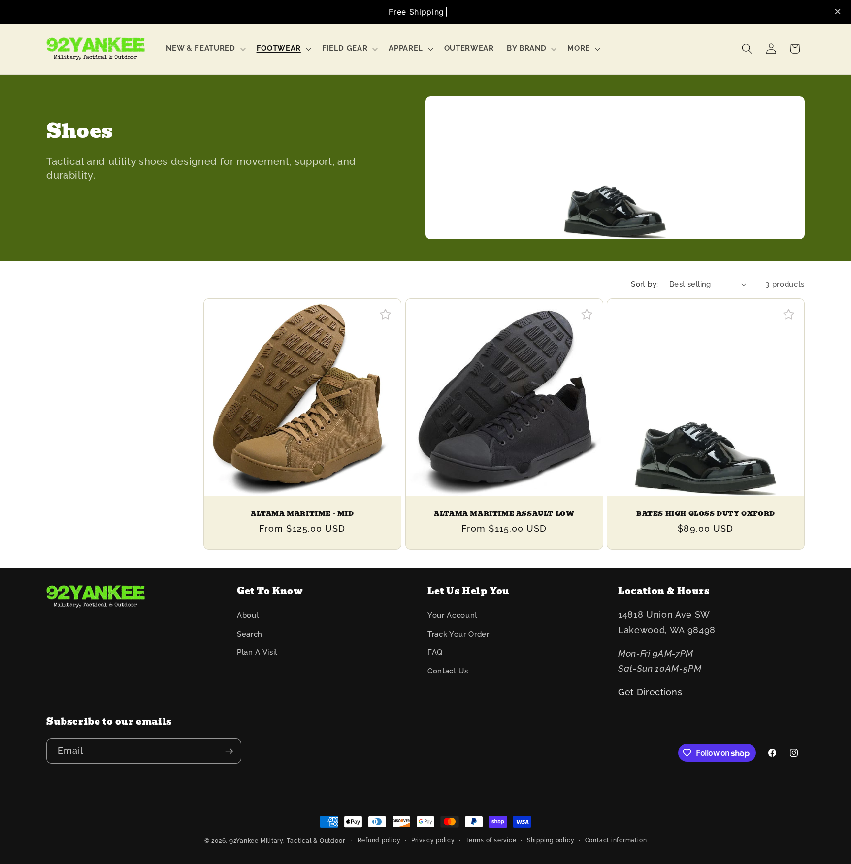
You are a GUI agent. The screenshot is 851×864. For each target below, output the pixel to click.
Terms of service (490, 840)
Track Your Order (458, 634)
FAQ (435, 652)
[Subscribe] (229, 751)
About (248, 615)
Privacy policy (433, 840)
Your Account (452, 615)
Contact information (616, 840)
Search (249, 634)
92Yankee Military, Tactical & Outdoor (287, 840)
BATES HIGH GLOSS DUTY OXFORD (705, 514)
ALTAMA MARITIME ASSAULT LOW (504, 514)
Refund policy (379, 840)
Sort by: (644, 284)
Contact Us (447, 671)
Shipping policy (551, 840)
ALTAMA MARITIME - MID (302, 514)
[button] (205, 48)
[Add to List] (385, 314)
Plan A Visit (257, 652)
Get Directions (650, 692)
